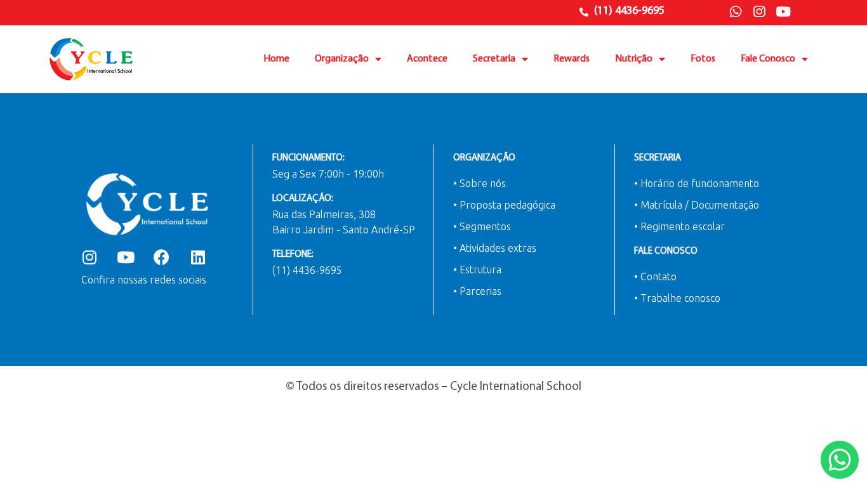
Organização (342, 59)
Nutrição (633, 59)
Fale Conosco (768, 59)
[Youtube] (783, 12)
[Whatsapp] (736, 12)
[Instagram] (759, 12)
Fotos (703, 59)
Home (276, 59)
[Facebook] (161, 257)
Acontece (427, 59)
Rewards (571, 59)
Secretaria (494, 59)
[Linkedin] (198, 257)
